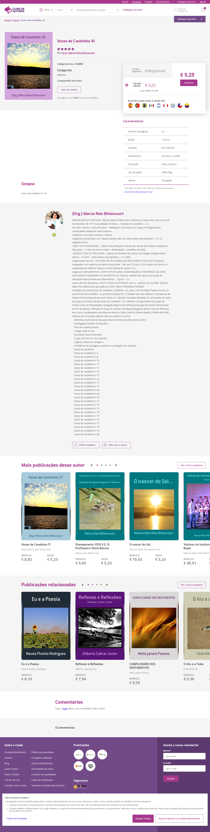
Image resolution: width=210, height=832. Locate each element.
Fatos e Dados (11, 774)
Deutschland (162, 1)
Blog (6, 763)
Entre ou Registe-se (183, 10)
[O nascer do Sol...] (153, 506)
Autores (8, 757)
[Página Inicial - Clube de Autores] (14, 10)
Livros (16, 20)
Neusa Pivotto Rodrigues (33, 669)
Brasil (125, 1)
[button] (91, 465)
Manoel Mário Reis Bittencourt (144, 549)
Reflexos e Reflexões (89, 664)
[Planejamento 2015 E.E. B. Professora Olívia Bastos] (100, 506)
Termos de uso (12, 779)
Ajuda (203, 1)
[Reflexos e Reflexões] (100, 626)
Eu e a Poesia (30, 664)
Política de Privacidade (17, 818)
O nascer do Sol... (141, 544)
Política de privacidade (42, 752)
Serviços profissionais (42, 763)
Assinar (171, 778)
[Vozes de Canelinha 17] (45, 506)
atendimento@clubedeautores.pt (139, 192)
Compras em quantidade (43, 774)
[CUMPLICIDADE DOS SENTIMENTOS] (153, 626)
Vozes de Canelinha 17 (36, 544)
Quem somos (11, 768)
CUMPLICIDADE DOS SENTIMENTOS (142, 666)
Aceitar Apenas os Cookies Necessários (179, 818)
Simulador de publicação (48, 785)
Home (7, 20)
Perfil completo (87, 444)
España (148, 1)
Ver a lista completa (191, 465)
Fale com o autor (118, 444)
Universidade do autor (42, 768)
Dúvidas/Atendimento (15, 752)
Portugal (136, 1)
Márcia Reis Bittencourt (87, 553)
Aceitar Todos (143, 818)
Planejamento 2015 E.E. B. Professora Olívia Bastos (92, 546)
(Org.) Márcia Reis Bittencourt (78, 52)
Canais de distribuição (42, 779)
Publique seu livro (186, 1)
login (65, 708)
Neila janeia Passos (139, 672)
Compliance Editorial (41, 757)
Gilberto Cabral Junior (86, 669)
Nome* (167, 751)
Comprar (189, 82)
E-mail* (167, 763)
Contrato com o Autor (15, 785)
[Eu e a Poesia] (45, 626)
